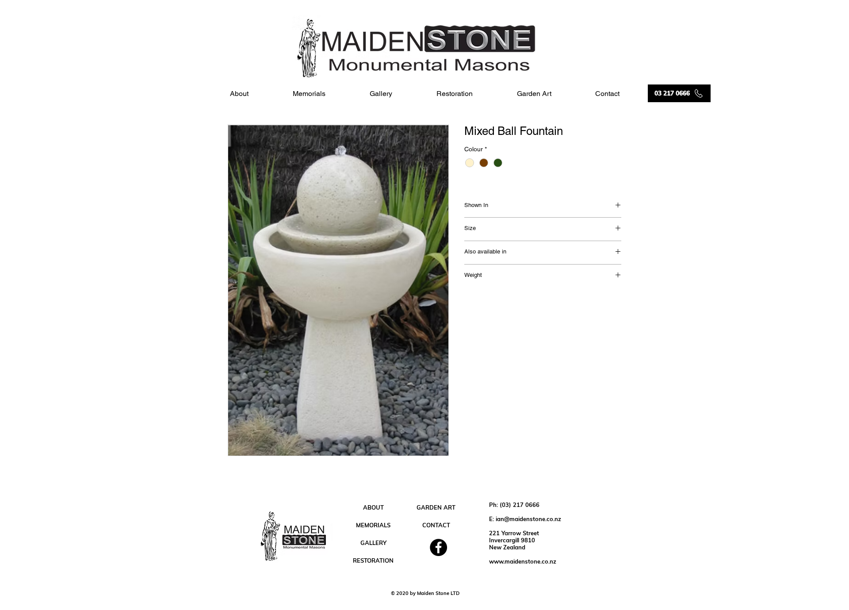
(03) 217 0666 (519, 504)
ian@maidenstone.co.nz (528, 518)
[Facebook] (438, 547)
